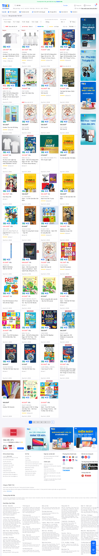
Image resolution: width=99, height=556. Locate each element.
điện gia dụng (16, 8)
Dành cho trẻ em (9, 525)
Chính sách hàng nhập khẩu (9, 472)
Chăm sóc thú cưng (46, 544)
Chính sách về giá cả (48, 464)
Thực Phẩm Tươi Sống (9, 517)
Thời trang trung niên (29, 512)
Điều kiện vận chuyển (29, 475)
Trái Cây (5, 519)
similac (87, 497)
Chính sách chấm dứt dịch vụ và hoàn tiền (52, 476)
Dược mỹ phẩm (15, 547)
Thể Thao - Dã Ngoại (86, 515)
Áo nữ (24, 507)
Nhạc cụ (52, 538)
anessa (76, 497)
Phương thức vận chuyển (8, 465)
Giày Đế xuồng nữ (31, 532)
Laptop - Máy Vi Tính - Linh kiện (50, 522)
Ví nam (24, 550)
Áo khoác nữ (33, 508)
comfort (92, 497)
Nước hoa (8, 546)
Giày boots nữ (28, 531)
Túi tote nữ (30, 546)
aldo (52, 497)
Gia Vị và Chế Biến (49, 546)
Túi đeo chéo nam (30, 550)
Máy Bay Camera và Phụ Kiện (89, 539)
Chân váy (32, 510)
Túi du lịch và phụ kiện (50, 507)
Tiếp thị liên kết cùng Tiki (30, 471)
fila (20, 499)
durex (34, 497)
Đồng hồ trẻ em (56, 520)
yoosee (81, 497)
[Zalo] (89, 457)
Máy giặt (85, 510)
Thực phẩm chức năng (10, 540)
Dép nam (29, 538)
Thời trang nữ (26, 505)
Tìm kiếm (65, 5)
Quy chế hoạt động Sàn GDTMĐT (51, 456)
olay (84, 497)
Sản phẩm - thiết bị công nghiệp (70, 515)
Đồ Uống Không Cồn (50, 549)
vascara (5, 497)
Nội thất (48, 534)
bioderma (38, 497)
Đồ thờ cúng (47, 538)
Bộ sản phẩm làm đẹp (11, 547)
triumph (56, 497)
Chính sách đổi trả (7, 468)
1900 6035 (9, 491)
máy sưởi (83, 544)
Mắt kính (54, 513)
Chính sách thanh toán (49, 469)
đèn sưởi (88, 544)
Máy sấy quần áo (88, 512)
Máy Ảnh (93, 539)
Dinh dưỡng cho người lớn (11, 512)
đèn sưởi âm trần (87, 552)
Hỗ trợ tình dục (14, 546)
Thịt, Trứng (10, 519)
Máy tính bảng (9, 534)
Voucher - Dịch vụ (66, 533)
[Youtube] (86, 457)
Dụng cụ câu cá (87, 521)
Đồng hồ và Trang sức (48, 517)
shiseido (5, 499)
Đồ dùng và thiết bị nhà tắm (51, 536)
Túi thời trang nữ (27, 543)
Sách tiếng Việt (64, 551)
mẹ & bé (27, 8)
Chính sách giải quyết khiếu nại (32, 465)
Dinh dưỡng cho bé (10, 511)
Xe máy (65, 545)
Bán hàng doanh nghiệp (30, 473)
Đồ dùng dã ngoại (90, 518)
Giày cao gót (25, 528)
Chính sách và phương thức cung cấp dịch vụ (52, 473)
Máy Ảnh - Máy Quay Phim (88, 530)
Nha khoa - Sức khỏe (69, 538)
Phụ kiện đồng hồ (48, 520)
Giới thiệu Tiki (28, 456)
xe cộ (22, 8)
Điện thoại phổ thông (10, 533)
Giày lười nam (25, 536)
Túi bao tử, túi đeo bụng (34, 551)
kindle (64, 497)
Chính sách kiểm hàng (8, 467)
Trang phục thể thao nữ (86, 516)
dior (8, 497)
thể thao (46, 8)
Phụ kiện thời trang (47, 511)
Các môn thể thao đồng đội (90, 523)
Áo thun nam (25, 516)
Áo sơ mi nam (31, 518)
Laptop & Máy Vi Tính (72, 515)
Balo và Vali (45, 505)
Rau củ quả (7, 520)
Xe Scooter (73, 545)
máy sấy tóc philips (90, 545)
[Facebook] (82, 457)
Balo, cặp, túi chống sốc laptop (51, 508)
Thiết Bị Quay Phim (89, 538)
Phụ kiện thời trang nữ (47, 513)
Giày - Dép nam (27, 535)
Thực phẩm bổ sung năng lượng (90, 526)
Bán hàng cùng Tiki (48, 458)
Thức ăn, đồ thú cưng (10, 526)
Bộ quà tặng (48, 550)
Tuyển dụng (27, 460)
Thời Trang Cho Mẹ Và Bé (8, 507)
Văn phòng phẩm (73, 551)
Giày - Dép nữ (26, 527)
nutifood (60, 497)
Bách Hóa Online (46, 542)
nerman (68, 497)
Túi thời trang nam (27, 548)
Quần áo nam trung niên (30, 523)
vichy (17, 499)
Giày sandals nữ (30, 529)
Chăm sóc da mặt (7, 539)
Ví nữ (37, 544)
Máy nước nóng (89, 511)
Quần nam (31, 516)
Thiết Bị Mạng (50, 526)
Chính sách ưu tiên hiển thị (49, 471)
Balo (43, 507)
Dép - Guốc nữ (32, 528)
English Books (69, 552)
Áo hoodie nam (28, 519)
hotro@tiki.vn (14, 474)
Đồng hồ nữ (49, 518)
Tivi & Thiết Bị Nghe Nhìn (69, 517)
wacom (72, 497)
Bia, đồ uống (8, 524)
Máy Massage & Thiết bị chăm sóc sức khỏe (12, 542)
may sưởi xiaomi (87, 547)
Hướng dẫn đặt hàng (7, 463)
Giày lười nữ (34, 531)
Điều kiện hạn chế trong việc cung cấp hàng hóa (52, 466)
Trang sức (44, 518)
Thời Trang (73, 507)
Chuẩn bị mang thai (10, 515)
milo (45, 497)
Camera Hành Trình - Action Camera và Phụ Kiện (89, 535)
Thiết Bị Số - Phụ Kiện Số (68, 521)
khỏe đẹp (32, 8)
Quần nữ (32, 507)
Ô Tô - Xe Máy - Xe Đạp (67, 542)
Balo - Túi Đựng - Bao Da (89, 536)
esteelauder (12, 497)
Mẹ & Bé (70, 512)
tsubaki (23, 499)
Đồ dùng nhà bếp (7, 552)
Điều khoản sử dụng (29, 467)
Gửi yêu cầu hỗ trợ (7, 461)
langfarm (10, 499)
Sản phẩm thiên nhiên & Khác (11, 543)
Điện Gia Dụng (7, 550)
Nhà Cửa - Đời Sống (47, 530)
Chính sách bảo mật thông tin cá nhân (33, 463)
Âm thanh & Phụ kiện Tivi (86, 507)
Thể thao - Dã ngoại (67, 510)
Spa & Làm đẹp (71, 536)
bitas (95, 497)
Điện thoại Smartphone (8, 532)
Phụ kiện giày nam (29, 539)
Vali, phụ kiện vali (55, 508)
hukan (14, 499)
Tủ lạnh (85, 508)
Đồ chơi (16, 507)
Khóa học (73, 534)
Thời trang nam (27, 515)
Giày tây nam (32, 536)
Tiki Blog (27, 458)
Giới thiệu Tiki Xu (28, 469)
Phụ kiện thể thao (90, 519)
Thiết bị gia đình (15, 552)
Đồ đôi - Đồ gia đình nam (32, 520)
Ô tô (69, 545)
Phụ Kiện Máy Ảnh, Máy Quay (87, 532)
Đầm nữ (27, 507)
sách (42, 8)
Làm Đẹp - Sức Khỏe (8, 537)
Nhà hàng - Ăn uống (68, 537)
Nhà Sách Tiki (65, 549)
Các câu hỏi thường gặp (8, 459)
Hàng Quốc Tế (65, 505)
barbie (23, 497)
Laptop (54, 528)
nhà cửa (38, 8)
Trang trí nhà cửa (45, 532)
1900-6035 (9, 456)
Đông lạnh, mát (12, 521)
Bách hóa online (68, 513)
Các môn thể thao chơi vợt (89, 523)
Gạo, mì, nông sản (10, 523)
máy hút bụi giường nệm (89, 550)
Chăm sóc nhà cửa (11, 528)
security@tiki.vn (14, 476)
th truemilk (18, 497)
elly (42, 497)
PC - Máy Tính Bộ (48, 528)
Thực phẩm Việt (14, 520)
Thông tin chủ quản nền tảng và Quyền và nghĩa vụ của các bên (52, 479)
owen (26, 497)
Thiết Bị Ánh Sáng (90, 533)
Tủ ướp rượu (95, 512)
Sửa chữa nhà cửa (48, 533)
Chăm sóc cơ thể (9, 541)
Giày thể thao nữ (92, 525)
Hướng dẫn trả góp (7, 470)
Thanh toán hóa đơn (65, 534)
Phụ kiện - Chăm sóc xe (66, 544)
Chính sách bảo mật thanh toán (32, 462)
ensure (30, 497)
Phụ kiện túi (36, 546)
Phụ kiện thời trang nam (50, 514)
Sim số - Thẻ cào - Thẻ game (72, 539)
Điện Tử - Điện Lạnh (86, 505)
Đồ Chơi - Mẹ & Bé (8, 505)
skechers (48, 497)
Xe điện (74, 544)
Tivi (84, 511)
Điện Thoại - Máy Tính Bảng (10, 530)
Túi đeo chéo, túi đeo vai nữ (29, 544)
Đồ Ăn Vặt (47, 547)
